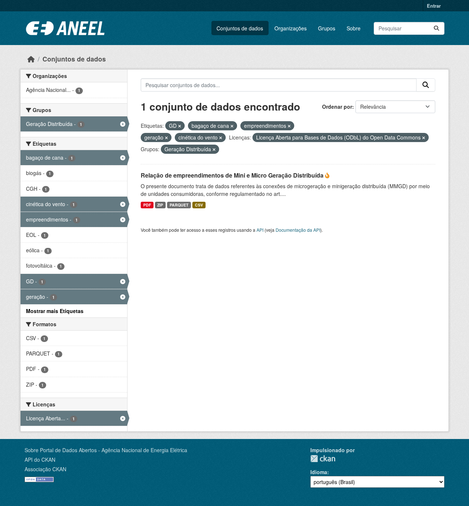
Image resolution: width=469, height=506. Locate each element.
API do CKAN (40, 459)
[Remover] (179, 126)
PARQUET (179, 205)
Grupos (326, 28)
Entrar (434, 5)
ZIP (160, 205)
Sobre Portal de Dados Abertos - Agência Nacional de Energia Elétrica (106, 450)
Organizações (290, 28)
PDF (147, 205)
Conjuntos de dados (240, 28)
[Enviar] (436, 28)
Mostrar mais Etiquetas (55, 311)
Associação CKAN (45, 469)
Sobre (354, 28)
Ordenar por (337, 106)
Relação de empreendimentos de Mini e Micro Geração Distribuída (233, 175)
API (259, 230)
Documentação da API (298, 230)
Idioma (318, 472)
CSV (199, 205)
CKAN (322, 458)
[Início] (31, 58)
